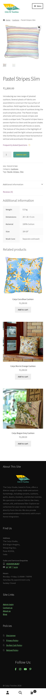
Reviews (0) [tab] (8, 192)
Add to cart (21, 154)
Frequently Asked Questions (15, 145)
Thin (22, 172)
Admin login (8, 604)
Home (8, 20)
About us (7, 611)
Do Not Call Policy (14, 645)
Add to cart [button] (23, 309)
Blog (5, 614)
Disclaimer (11, 635)
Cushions (15, 20)
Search (23, 692)
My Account (7, 692)
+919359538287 (12, 563)
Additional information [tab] (13, 184)
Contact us (7, 607)
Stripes (16, 172)
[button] (39, 27)
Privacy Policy (12, 640)
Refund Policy (12, 650)
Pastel (9, 172)
